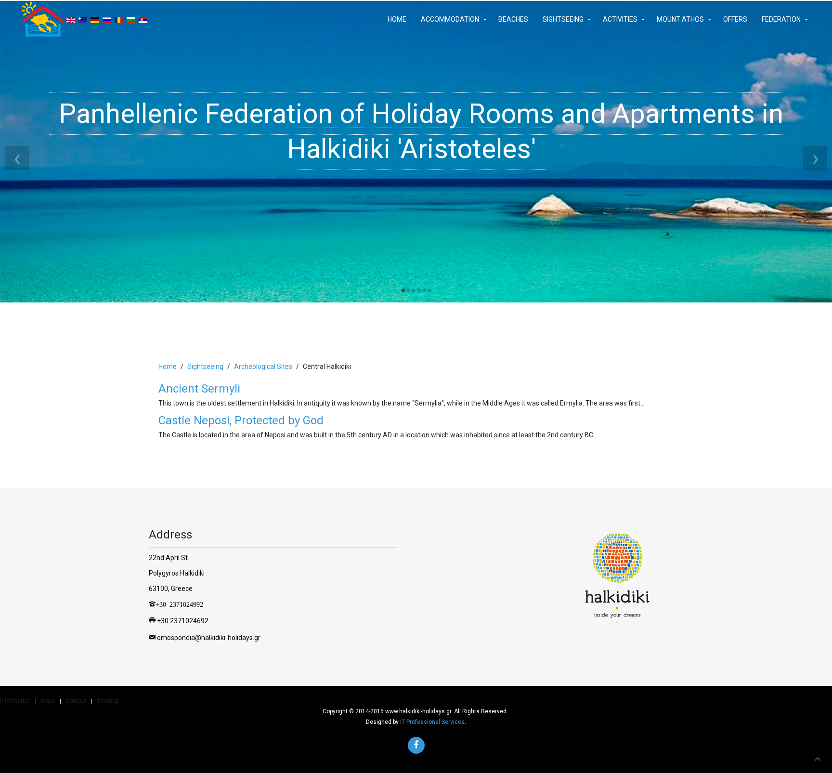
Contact (76, 700)
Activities (620, 19)
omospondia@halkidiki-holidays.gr (208, 638)
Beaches (513, 19)
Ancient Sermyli (199, 388)
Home (397, 19)
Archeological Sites (263, 366)
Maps (48, 700)
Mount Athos (680, 19)
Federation (781, 19)
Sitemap (107, 700)
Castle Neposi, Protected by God (241, 420)
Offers (735, 19)
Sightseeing (563, 19)
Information (15, 700)
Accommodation (450, 19)
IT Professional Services (432, 722)
